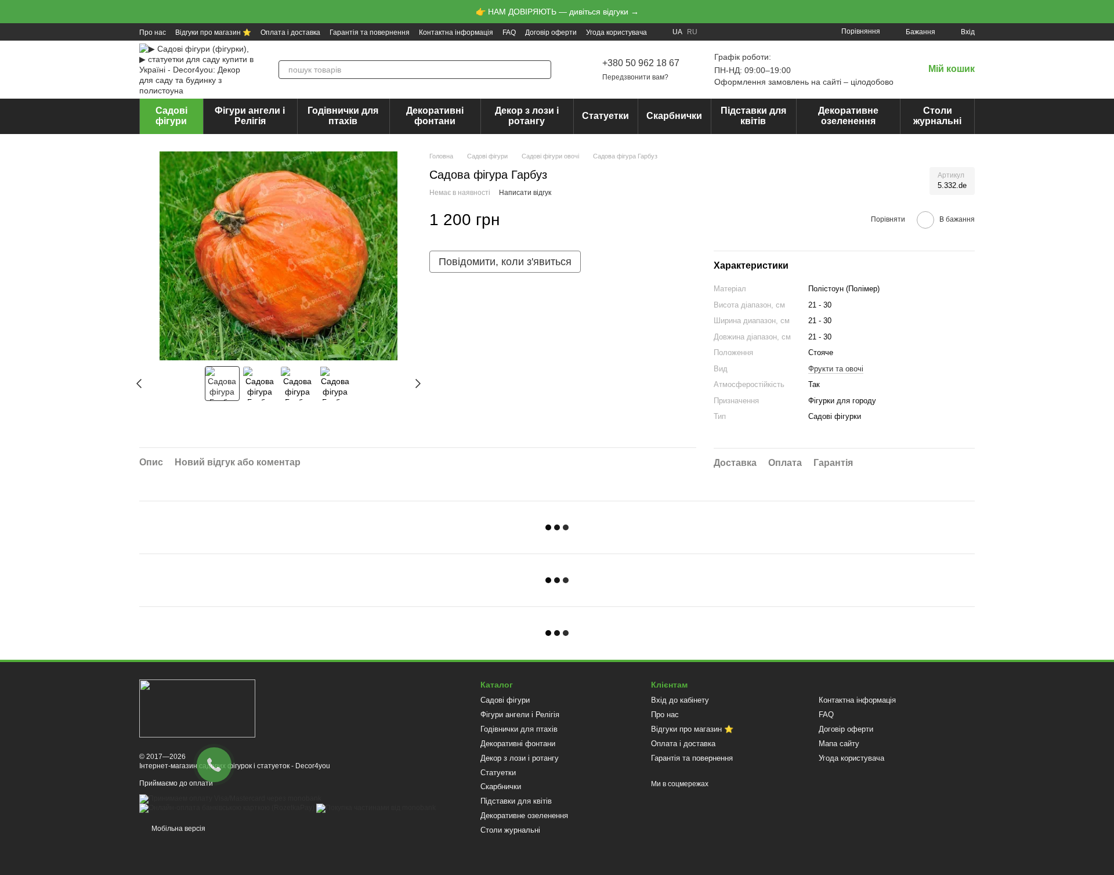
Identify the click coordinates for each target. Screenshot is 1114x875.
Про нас (152, 32)
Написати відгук (525, 193)
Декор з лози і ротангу (527, 116)
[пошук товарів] (542, 69)
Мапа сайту (839, 743)
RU (692, 31)
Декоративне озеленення (848, 116)
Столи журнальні (937, 116)
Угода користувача (616, 32)
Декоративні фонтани (435, 116)
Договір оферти (551, 32)
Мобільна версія (177, 829)
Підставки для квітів (753, 116)
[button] (1104, 11)
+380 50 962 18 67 (640, 63)
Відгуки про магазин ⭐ (213, 32)
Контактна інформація (456, 32)
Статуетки (605, 116)
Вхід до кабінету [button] (680, 700)
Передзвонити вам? (635, 77)
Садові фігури (171, 116)
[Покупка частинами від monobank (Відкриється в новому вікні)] (376, 808)
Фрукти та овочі (835, 368)
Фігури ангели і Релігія (250, 116)
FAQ (509, 32)
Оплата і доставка (290, 32)
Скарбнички (674, 116)
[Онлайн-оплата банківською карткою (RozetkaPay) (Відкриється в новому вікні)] (226, 808)
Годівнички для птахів (343, 116)
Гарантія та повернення (370, 32)
